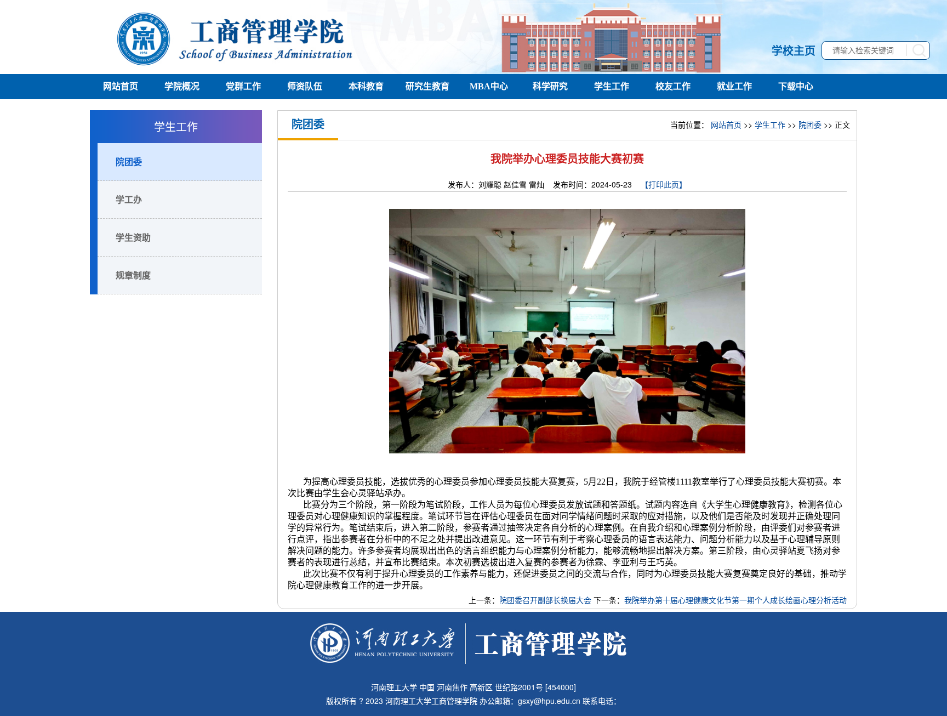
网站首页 (120, 86)
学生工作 (611, 86)
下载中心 (795, 86)
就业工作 (734, 86)
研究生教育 (427, 86)
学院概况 (181, 86)
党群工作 (243, 86)
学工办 (129, 199)
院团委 (129, 161)
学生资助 (133, 237)
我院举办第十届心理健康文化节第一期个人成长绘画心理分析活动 (735, 599)
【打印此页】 (664, 184)
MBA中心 (489, 86)
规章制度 (133, 275)
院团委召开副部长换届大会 (545, 599)
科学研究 (550, 86)
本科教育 (366, 86)
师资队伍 (304, 86)
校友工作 (673, 86)
